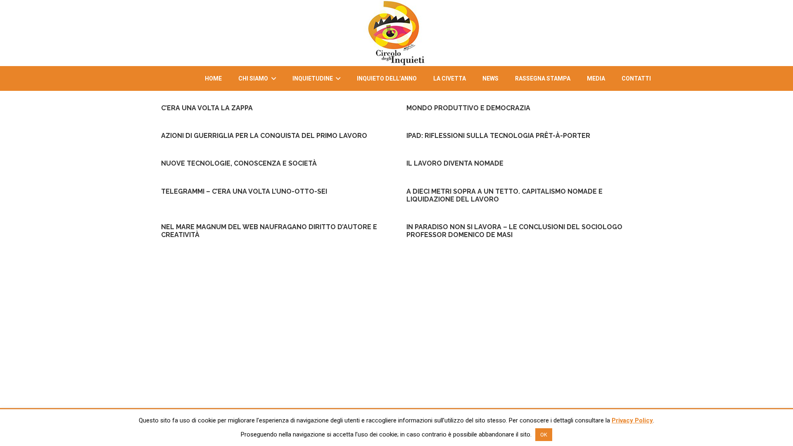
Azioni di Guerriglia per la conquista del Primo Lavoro (264, 136)
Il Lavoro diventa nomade (454, 163)
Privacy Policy (632, 420)
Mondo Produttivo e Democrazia (468, 108)
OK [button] (543, 435)
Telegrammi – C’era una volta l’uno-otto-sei (244, 191)
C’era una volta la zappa (207, 108)
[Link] (396, 33)
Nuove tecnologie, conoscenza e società (239, 163)
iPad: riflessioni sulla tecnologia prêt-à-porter (498, 136)
